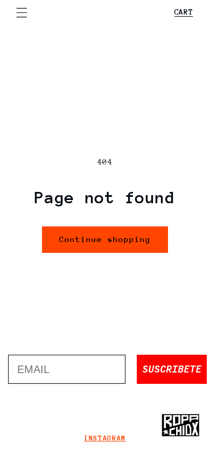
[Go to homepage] (180, 425)
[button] (21, 12)
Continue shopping (105, 239)
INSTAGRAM (105, 438)
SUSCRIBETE (171, 369)
